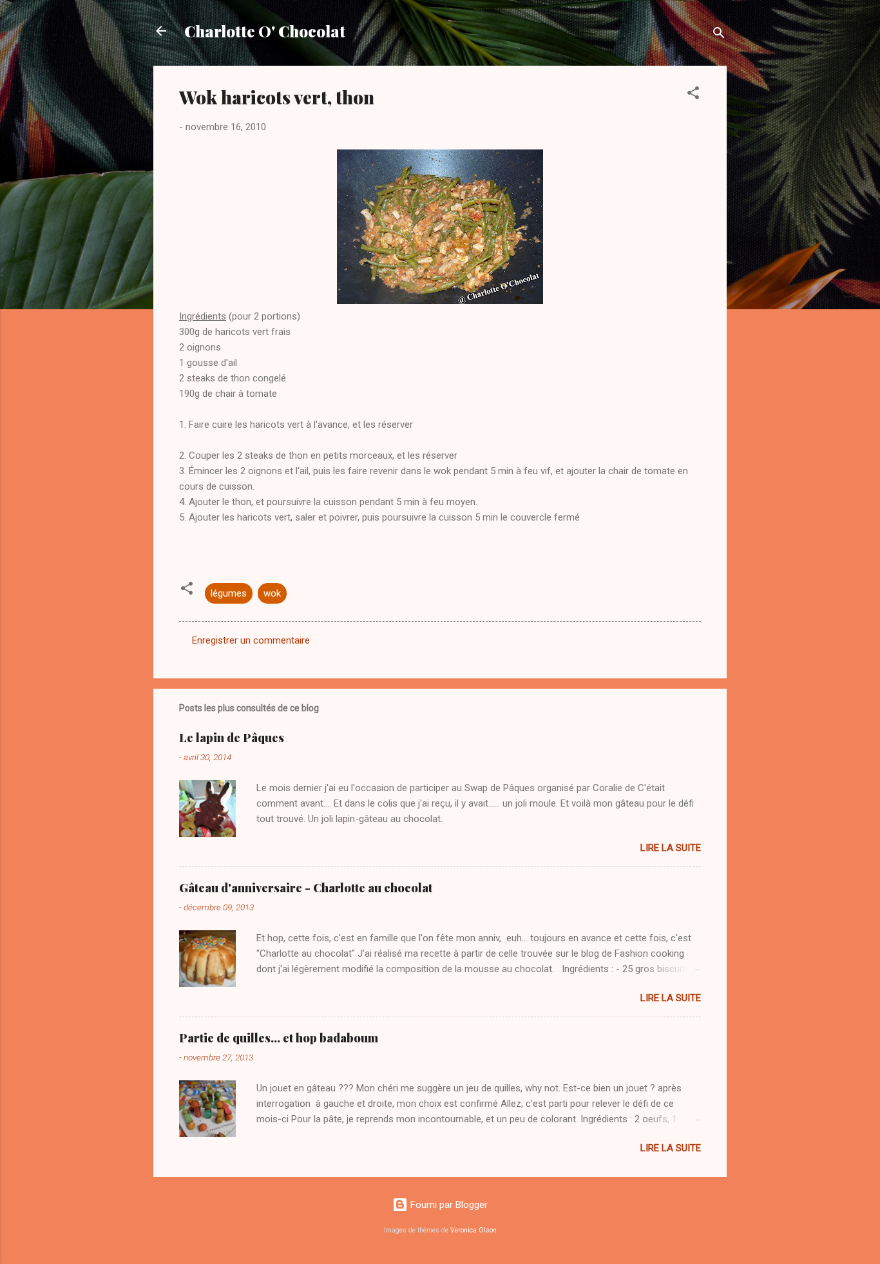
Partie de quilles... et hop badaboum (278, 1038)
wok (272, 593)
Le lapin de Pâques (231, 737)
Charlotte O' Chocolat (264, 31)
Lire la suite (670, 848)
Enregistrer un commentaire (251, 640)
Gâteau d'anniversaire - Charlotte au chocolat (305, 887)
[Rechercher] (719, 35)
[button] (693, 95)
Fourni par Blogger (448, 1205)
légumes (229, 593)
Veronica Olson (473, 1230)
